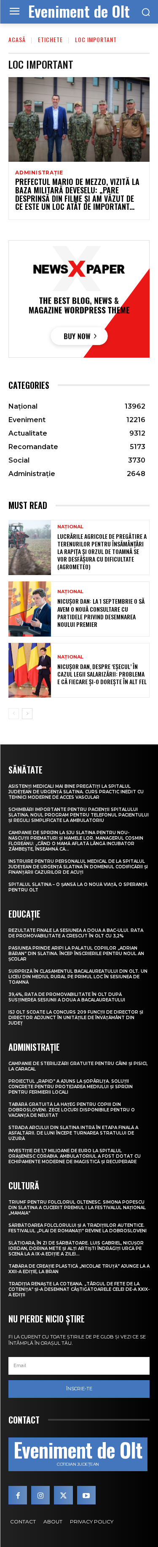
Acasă (17, 39)
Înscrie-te (79, 1389)
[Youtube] (86, 1495)
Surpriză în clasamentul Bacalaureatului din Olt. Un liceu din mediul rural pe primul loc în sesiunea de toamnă (77, 977)
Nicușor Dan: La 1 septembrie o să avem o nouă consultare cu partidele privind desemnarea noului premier (101, 613)
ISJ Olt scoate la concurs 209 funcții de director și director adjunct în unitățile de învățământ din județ (75, 1017)
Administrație (39, 172)
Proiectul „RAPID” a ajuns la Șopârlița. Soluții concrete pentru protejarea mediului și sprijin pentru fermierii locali (70, 1087)
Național (70, 527)
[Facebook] (17, 1495)
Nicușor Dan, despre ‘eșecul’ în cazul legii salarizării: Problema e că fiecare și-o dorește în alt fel (102, 674)
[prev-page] (13, 713)
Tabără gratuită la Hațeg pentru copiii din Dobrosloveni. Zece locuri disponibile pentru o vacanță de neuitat (71, 1110)
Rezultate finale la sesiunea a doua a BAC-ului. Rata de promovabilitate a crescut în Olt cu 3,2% (75, 933)
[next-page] (27, 713)
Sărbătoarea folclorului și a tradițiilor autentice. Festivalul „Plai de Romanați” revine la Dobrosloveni (77, 1228)
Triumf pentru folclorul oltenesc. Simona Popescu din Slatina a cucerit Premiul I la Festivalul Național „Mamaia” (77, 1207)
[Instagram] (40, 1495)
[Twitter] (63, 1495)
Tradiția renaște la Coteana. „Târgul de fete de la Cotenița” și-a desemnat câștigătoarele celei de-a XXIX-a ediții (79, 1289)
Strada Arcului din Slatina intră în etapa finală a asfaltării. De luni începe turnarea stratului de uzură (73, 1133)
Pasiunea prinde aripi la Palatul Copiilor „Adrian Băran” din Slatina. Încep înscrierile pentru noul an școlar (76, 953)
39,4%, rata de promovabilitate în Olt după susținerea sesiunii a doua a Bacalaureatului (66, 997)
